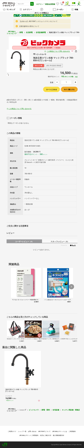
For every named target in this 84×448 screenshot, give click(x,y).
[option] (18, 60)
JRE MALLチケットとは (59, 431)
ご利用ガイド (12, 431)
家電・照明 (46, 410)
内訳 (76, 76)
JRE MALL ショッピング (12, 32)
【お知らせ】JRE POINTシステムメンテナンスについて (38, 21)
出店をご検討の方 (45, 435)
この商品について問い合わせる (58, 51)
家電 (21, 32)
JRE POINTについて (44, 431)
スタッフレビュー (60, 241)
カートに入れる (51, 89)
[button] (71, 286)
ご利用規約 (72, 431)
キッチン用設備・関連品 (71, 410)
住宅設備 (56, 410)
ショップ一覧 (22, 431)
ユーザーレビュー (24, 241)
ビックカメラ (34, 410)
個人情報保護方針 (58, 435)
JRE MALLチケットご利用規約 (28, 435)
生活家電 (29, 32)
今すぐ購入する (69, 89)
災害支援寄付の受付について (29, 26)
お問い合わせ (32, 431)
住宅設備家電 (41, 32)
